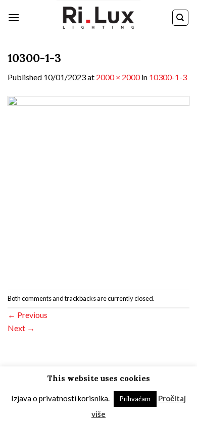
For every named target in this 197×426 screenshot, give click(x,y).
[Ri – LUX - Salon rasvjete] (98, 17)
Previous (27, 315)
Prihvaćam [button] (135, 399)
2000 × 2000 (118, 77)
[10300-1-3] (98, 185)
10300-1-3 (168, 77)
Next (21, 328)
